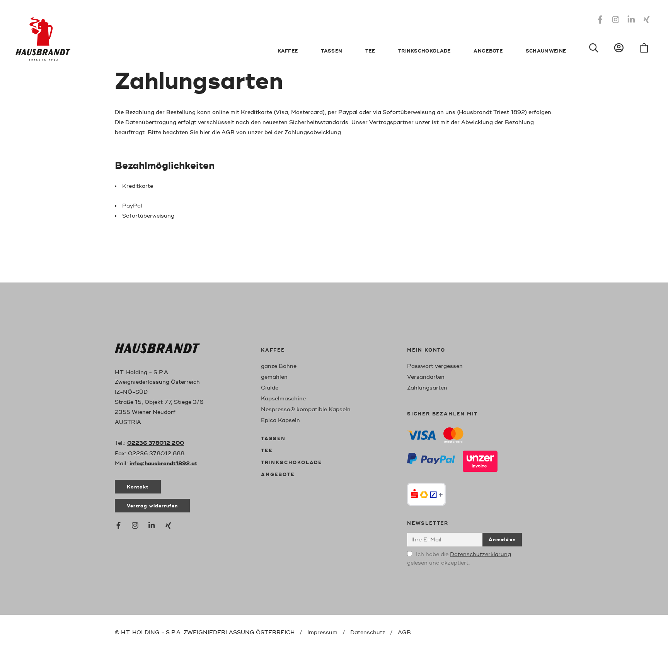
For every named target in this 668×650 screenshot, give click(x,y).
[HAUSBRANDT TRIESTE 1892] (157, 350)
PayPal (132, 205)
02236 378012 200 (155, 443)
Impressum (322, 632)
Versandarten (426, 377)
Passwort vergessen (435, 366)
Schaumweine (546, 51)
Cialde (269, 388)
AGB (404, 632)
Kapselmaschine (283, 398)
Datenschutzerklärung (480, 554)
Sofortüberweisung (148, 216)
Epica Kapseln (280, 420)
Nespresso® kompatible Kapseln (306, 409)
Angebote (488, 51)
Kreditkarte (137, 186)
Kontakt (138, 487)
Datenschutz (367, 632)
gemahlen (274, 377)
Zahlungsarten (427, 388)
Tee (370, 51)
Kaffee (288, 51)
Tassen (331, 51)
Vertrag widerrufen (152, 506)
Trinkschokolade (424, 51)
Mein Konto (426, 350)
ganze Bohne (279, 366)
